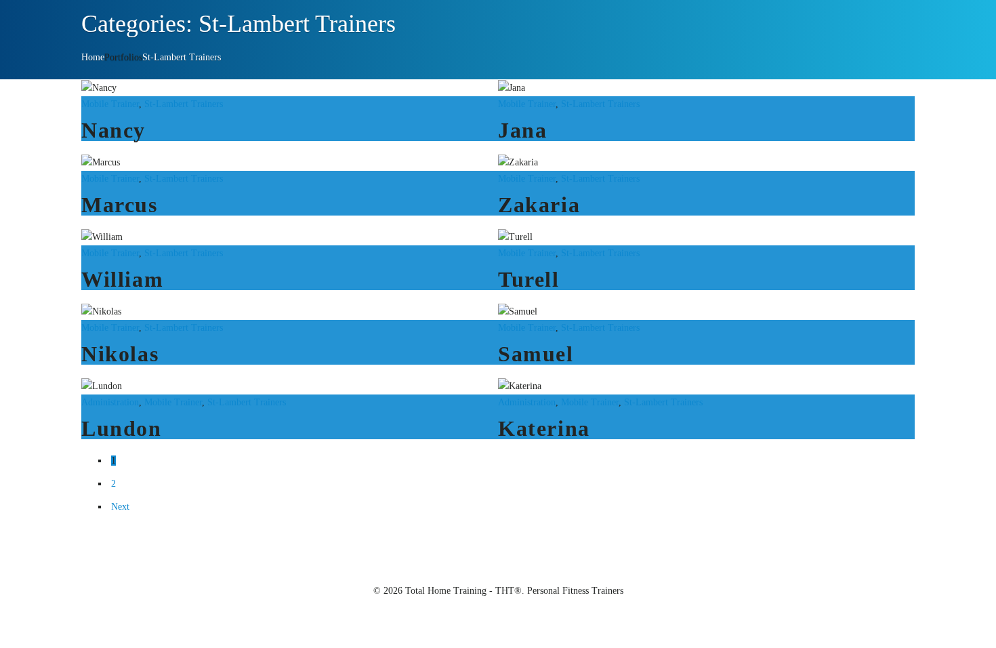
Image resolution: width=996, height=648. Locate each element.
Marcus (119, 205)
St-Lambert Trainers (181, 57)
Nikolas (120, 354)
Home (92, 57)
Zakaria (539, 205)
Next (120, 507)
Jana (522, 130)
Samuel (536, 354)
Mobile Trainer (110, 104)
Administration (110, 402)
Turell (529, 279)
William (122, 279)
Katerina (544, 428)
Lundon (121, 428)
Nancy (113, 130)
